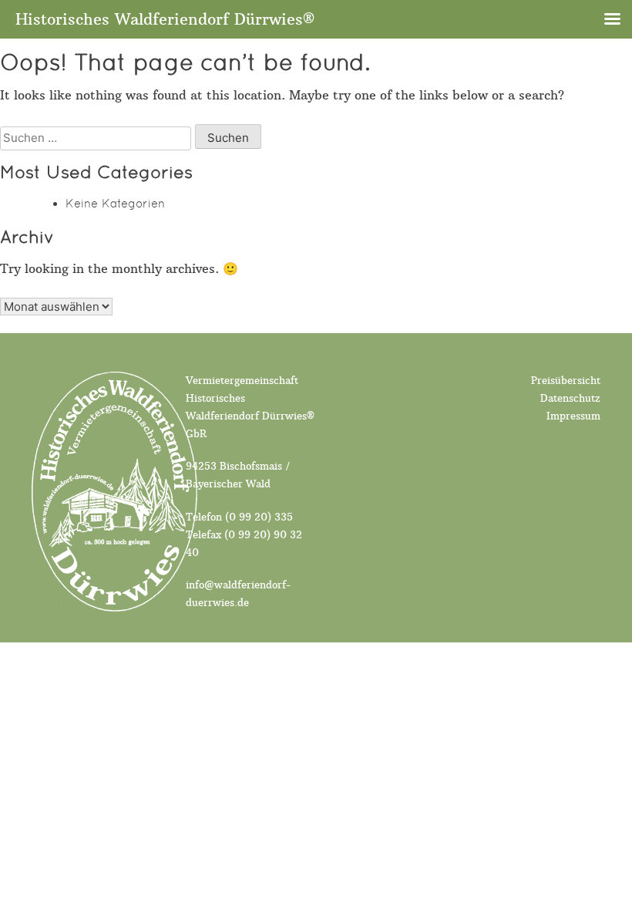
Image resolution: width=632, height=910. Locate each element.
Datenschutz (570, 398)
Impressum (573, 416)
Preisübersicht (565, 380)
